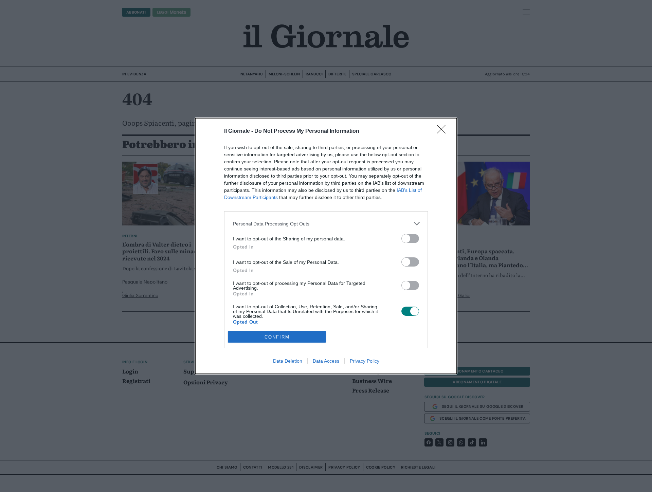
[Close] (443, 131)
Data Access (326, 361)
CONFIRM (277, 337)
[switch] (410, 238)
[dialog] (326, 246)
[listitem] (326, 223)
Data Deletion (287, 361)
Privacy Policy (364, 361)
